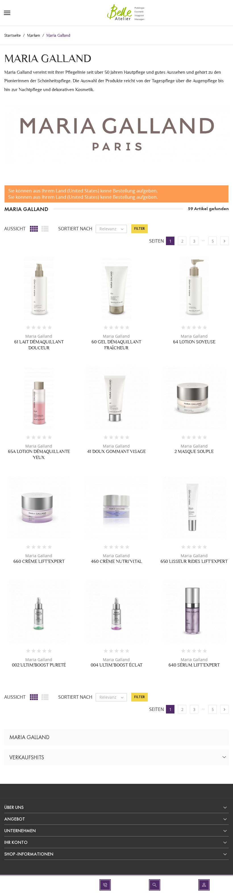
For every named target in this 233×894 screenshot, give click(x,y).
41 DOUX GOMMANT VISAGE (116, 451)
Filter (139, 228)
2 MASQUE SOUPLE (194, 451)
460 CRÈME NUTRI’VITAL (116, 561)
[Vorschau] (33, 294)
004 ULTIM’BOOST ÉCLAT (116, 665)
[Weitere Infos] (45, 294)
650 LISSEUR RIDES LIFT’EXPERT (194, 561)
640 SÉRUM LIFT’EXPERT (194, 665)
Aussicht (15, 228)
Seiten (156, 241)
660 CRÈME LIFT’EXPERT (39, 561)
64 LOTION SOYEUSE (194, 341)
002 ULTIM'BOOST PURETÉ (39, 665)
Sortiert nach (75, 228)
